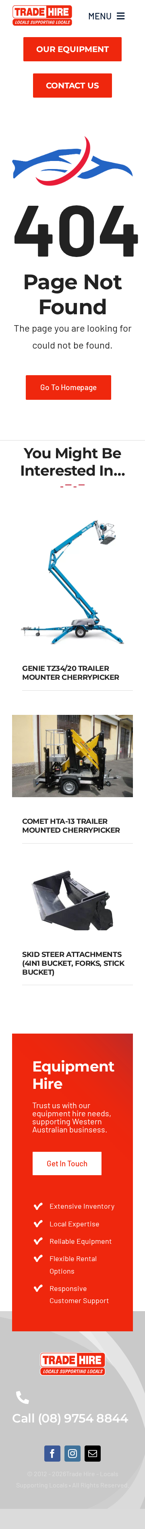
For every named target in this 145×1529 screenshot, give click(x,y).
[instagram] (72, 1453)
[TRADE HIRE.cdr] (42, 8)
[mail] (93, 1453)
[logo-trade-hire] (73, 1355)
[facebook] (52, 1453)
